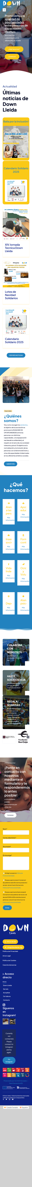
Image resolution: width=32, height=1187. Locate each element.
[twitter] (6, 1099)
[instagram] (9, 1099)
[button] (4, 737)
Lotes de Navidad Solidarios (11, 295)
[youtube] (12, 1099)
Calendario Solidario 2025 (14, 340)
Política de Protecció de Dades (12, 887)
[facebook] (3, 1099)
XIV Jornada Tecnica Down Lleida (14, 248)
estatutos (24, 425)
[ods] (16, 1068)
